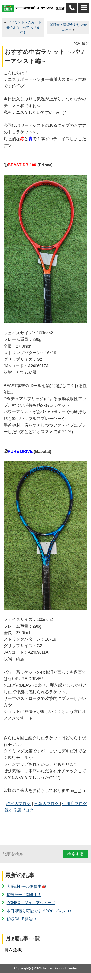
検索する (75, 854)
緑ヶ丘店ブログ (19, 810)
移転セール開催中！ (24, 895)
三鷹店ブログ (47, 803)
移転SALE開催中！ (23, 919)
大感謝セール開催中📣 (26, 886)
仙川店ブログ (74, 803)
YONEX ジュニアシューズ (31, 903)
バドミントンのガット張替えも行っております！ (23, 27)
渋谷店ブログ (18, 803)
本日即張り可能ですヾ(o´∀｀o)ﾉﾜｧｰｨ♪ (39, 911)
